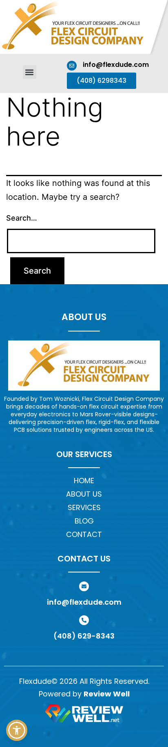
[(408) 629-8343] (84, 620)
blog (84, 521)
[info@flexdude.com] (72, 66)
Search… (21, 218)
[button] (29, 72)
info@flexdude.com (116, 64)
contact (84, 534)
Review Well (107, 694)
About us (84, 494)
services (84, 507)
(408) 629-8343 (84, 636)
